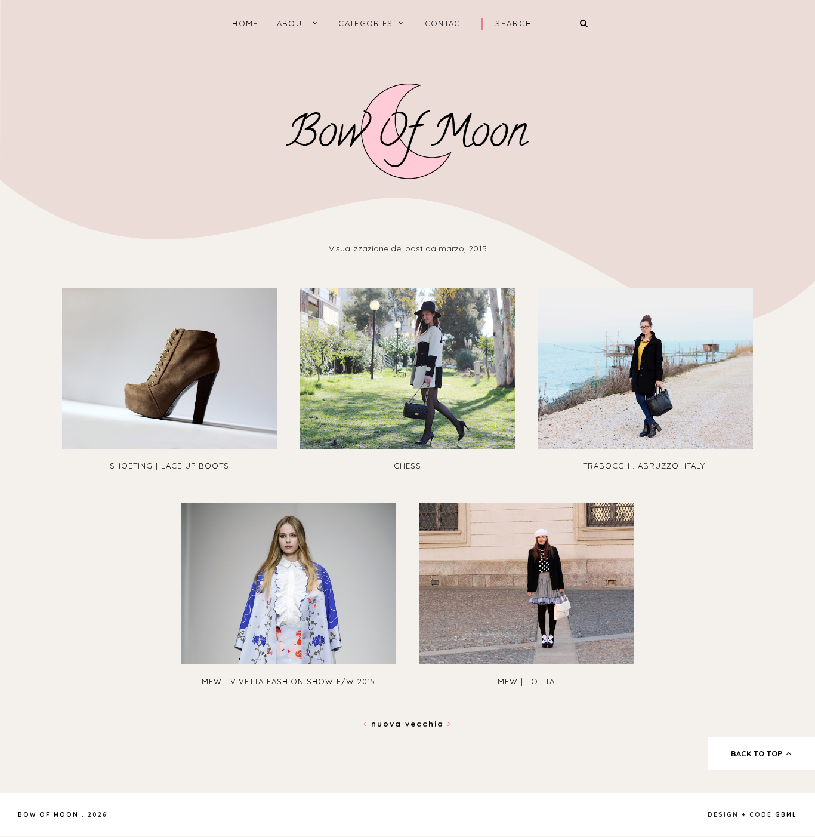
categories (365, 23)
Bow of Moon (48, 814)
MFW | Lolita (526, 681)
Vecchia (426, 723)
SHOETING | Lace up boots (169, 465)
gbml (786, 814)
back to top (758, 753)
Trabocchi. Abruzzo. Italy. (645, 465)
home (245, 23)
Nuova (386, 723)
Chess (407, 465)
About (292, 23)
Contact (445, 23)
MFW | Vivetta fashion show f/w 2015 (288, 681)
